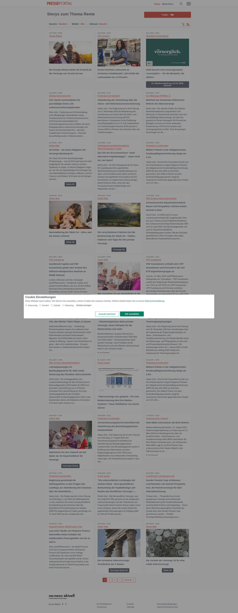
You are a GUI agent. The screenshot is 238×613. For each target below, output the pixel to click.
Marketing (69, 305)
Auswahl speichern (107, 314)
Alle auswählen (132, 314)
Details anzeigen (84, 305)
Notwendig (32, 305)
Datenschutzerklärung (154, 301)
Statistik (56, 305)
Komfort (45, 305)
